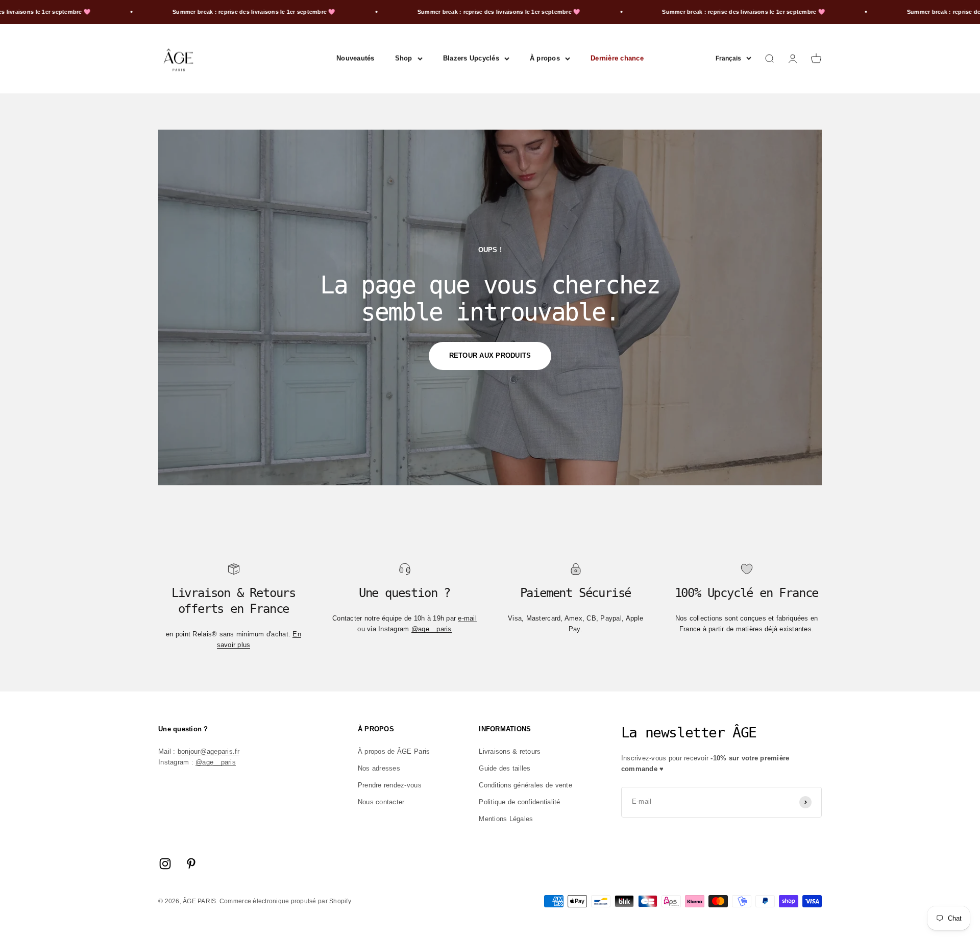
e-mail (467, 618)
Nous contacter (381, 802)
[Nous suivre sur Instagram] (165, 864)
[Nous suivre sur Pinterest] (191, 864)
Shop (403, 58)
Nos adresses (379, 768)
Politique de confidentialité (519, 802)
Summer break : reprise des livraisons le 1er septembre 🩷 (215, 12)
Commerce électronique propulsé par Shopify (285, 901)
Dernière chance (617, 58)
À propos (545, 58)
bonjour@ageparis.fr (208, 751)
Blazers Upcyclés (471, 58)
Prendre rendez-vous (390, 785)
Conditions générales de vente (525, 785)
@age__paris (431, 629)
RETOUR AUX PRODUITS (490, 355)
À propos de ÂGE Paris (394, 751)
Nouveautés (355, 58)
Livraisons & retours (510, 751)
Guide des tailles (504, 768)
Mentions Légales (506, 819)
